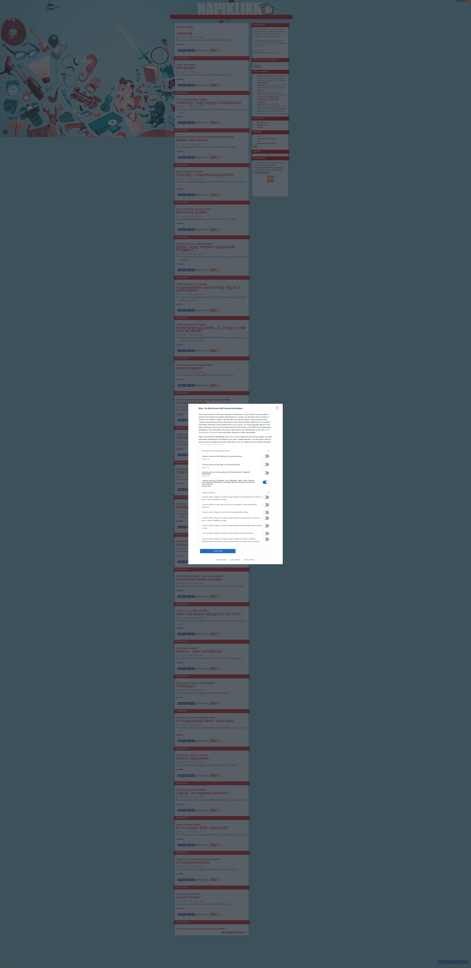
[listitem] (235, 450)
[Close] (278, 408)
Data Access (235, 560)
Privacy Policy (249, 560)
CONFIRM (217, 551)
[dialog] (235, 484)
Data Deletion (221, 560)
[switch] (266, 456)
